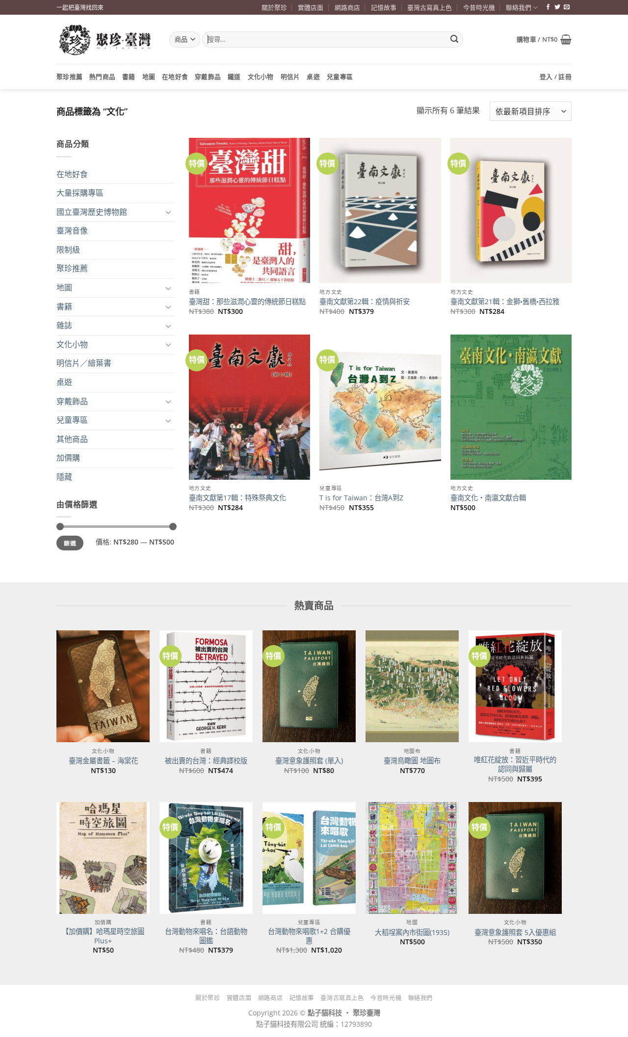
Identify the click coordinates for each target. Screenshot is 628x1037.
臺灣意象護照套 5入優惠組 (515, 932)
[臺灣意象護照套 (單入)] (309, 686)
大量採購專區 (80, 192)
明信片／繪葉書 (83, 363)
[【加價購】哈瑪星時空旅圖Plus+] (103, 858)
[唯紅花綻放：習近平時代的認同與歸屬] (515, 686)
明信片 (290, 76)
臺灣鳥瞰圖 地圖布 (412, 760)
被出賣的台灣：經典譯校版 (206, 760)
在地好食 (175, 76)
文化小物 (261, 76)
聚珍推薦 (69, 76)
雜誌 (64, 325)
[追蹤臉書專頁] (548, 7)
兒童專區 (340, 76)
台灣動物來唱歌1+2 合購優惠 (309, 936)
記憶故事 (383, 7)
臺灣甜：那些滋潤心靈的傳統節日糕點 (247, 301)
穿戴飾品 (208, 76)
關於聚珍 (274, 7)
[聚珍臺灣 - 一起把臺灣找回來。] (105, 39)
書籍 (128, 76)
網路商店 (347, 7)
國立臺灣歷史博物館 (91, 212)
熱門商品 (102, 76)
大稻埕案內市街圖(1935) (412, 932)
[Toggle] (168, 212)
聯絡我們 (518, 7)
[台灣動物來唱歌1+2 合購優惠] (309, 858)
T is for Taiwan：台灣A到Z (361, 497)
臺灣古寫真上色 (429, 7)
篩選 (70, 543)
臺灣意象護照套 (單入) (309, 760)
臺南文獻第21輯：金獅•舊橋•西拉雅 (504, 301)
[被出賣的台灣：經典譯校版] (206, 686)
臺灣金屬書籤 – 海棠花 (103, 760)
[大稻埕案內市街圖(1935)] (412, 858)
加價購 (68, 457)
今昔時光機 (479, 7)
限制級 (68, 249)
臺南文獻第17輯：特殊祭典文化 (237, 497)
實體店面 (310, 7)
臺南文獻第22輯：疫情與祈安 (364, 301)
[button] (544, 39)
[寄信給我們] (567, 7)
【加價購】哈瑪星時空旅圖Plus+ (103, 936)
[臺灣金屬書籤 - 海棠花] (103, 686)
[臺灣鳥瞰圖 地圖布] (412, 686)
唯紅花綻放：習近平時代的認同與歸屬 (515, 764)
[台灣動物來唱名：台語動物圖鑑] (206, 858)
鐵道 (234, 76)
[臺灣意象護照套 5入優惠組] (515, 858)
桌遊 (313, 76)
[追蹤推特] (557, 7)
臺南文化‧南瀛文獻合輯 (488, 497)
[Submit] (454, 39)
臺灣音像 (72, 230)
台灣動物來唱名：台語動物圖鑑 (206, 936)
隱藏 (64, 476)
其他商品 (72, 439)
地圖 (149, 76)
